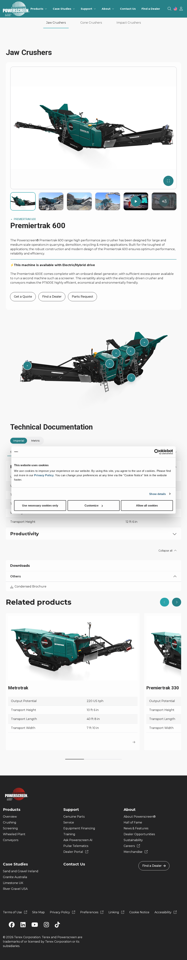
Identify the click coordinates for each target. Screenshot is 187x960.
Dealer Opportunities (139, 834)
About (130, 809)
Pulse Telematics (75, 846)
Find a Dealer (52, 296)
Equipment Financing (79, 828)
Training (69, 834)
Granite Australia (15, 877)
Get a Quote (23, 296)
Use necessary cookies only (40, 505)
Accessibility (163, 912)
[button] (164, 602)
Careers (130, 846)
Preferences (89, 912)
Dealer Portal (73, 852)
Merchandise (133, 852)
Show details (157, 493)
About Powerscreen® (140, 816)
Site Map (38, 912)
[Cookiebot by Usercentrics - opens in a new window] (157, 451)
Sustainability (133, 840)
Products (11, 809)
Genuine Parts (74, 816)
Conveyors (10, 840)
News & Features (136, 828)
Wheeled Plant (14, 834)
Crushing (9, 822)
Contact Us (74, 864)
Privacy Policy (44, 475)
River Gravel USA (15, 889)
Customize (91, 505)
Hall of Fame (133, 822)
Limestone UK (13, 883)
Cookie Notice (139, 912)
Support (71, 809)
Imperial (18, 440)
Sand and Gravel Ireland (20, 871)
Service (68, 822)
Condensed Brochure (30, 586)
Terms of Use (13, 912)
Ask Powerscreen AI (77, 840)
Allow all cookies (147, 505)
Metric (35, 440)
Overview (10, 816)
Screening (10, 828)
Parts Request (82, 296)
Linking (114, 912)
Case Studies (15, 864)
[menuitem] (38, 9)
